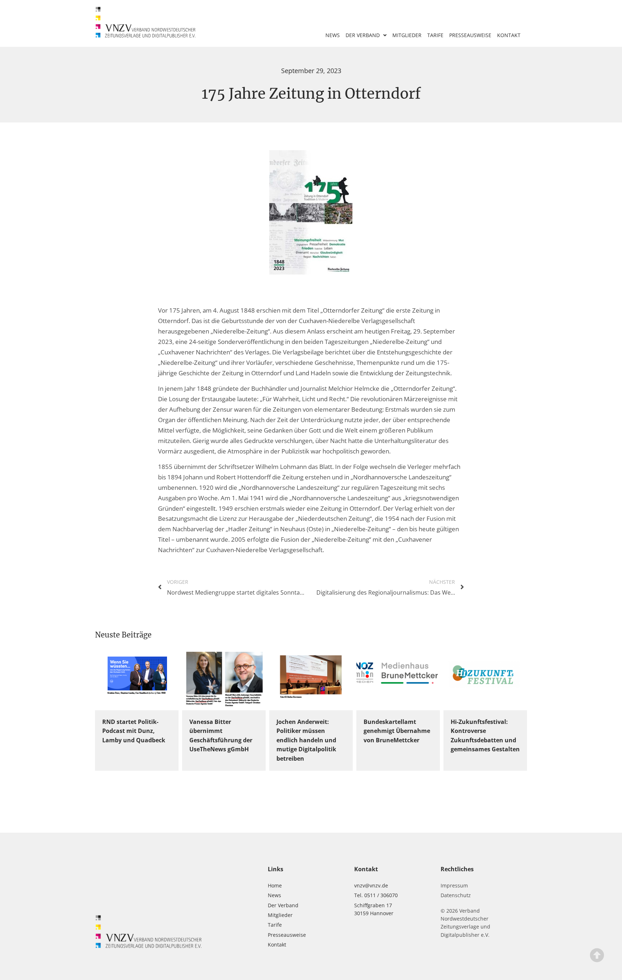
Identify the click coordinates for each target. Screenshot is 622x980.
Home (275, 885)
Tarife (435, 35)
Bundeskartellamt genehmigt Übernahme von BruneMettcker (397, 731)
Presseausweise (470, 35)
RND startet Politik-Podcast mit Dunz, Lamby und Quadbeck (133, 731)
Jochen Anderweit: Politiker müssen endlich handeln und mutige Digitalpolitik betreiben (306, 740)
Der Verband (363, 35)
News (332, 35)
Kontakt (508, 35)
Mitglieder (407, 35)
